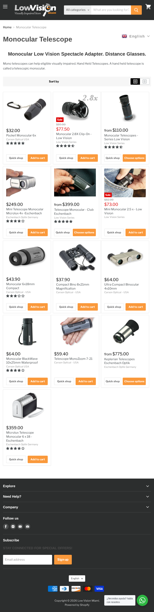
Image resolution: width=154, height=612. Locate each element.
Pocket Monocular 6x (21, 135)
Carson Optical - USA (18, 292)
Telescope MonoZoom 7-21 (73, 359)
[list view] (144, 81)
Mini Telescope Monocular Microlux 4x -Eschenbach (25, 211)
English (75, 578)
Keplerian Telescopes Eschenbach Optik (119, 361)
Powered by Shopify (77, 604)
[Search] (136, 10)
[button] (15, 143)
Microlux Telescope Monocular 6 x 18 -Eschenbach (20, 436)
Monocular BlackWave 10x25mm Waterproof (22, 361)
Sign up (63, 559)
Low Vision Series (66, 141)
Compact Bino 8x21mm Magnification (72, 286)
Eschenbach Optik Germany (22, 217)
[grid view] (135, 81)
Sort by (54, 81)
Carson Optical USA (17, 139)
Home (7, 27)
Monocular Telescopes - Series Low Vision (121, 137)
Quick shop (16, 158)
